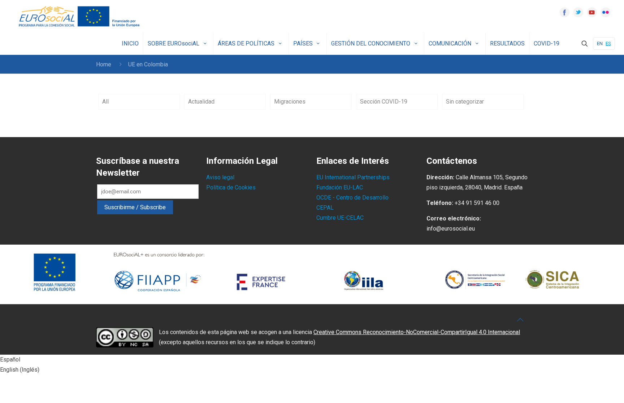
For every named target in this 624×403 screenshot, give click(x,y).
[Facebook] (564, 12)
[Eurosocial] (80, 16)
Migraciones (290, 101)
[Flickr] (606, 12)
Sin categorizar (465, 101)
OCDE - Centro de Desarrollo (352, 197)
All (105, 101)
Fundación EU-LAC (339, 187)
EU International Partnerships (353, 177)
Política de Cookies (231, 187)
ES (608, 43)
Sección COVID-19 (383, 101)
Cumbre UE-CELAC (340, 217)
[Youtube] (592, 12)
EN (600, 43)
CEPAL (325, 207)
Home (103, 64)
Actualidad (201, 101)
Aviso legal (220, 177)
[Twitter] (578, 12)
